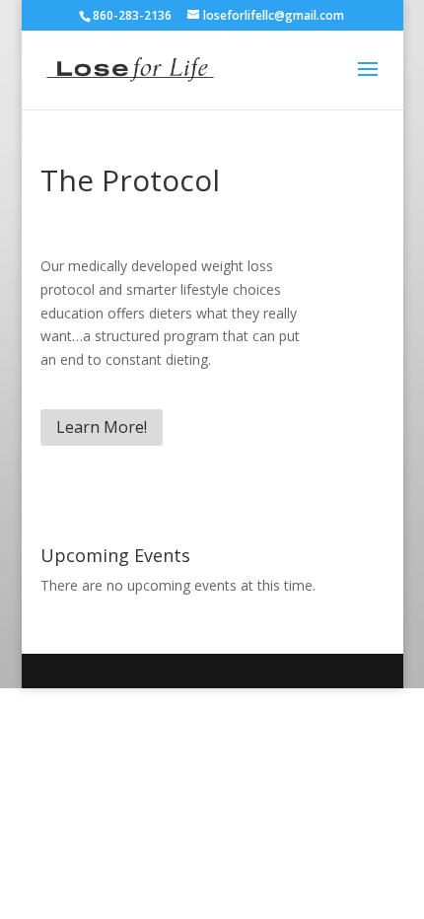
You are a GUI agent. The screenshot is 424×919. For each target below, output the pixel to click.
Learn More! (101, 427)
